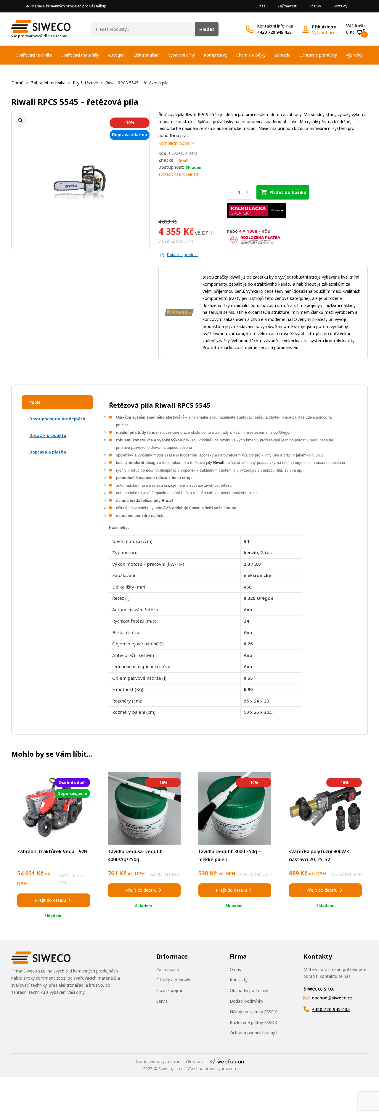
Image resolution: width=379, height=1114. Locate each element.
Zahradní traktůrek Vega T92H (52, 851)
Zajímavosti (287, 6)
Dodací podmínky (246, 1001)
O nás (261, 6)
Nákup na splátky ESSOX (253, 1012)
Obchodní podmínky (249, 990)
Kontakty (340, 6)
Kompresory (215, 55)
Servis (162, 1001)
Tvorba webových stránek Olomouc (169, 1061)
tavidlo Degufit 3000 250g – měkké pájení (229, 855)
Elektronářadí (146, 55)
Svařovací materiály (80, 55)
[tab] (57, 402)
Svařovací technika (34, 55)
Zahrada (282, 55)
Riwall (183, 160)
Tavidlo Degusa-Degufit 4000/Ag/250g (135, 855)
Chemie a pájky (251, 55)
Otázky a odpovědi (174, 980)
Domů (17, 83)
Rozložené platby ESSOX (253, 1022)
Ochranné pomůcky (318, 55)
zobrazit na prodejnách (179, 174)
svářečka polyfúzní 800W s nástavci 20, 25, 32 (319, 855)
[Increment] (247, 192)
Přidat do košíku (287, 192)
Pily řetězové (85, 83)
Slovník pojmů (170, 990)
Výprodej (354, 55)
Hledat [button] (206, 29)
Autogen (116, 55)
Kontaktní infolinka (275, 26)
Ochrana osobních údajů (253, 1033)
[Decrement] (231, 192)
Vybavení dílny (181, 55)
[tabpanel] (227, 559)
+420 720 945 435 (274, 32)
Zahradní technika (48, 83)
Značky (315, 6)
